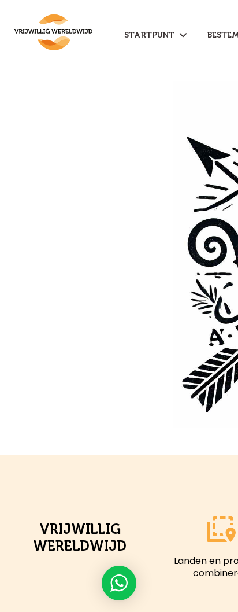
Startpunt (151, 35)
